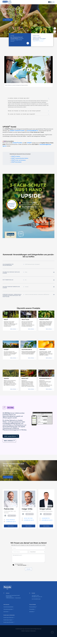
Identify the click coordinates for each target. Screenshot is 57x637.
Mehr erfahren (8, 19)
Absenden (28, 569)
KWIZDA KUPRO (17, 142)
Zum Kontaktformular (36, 599)
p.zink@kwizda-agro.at (11, 521)
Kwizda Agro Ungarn (8, 619)
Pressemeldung (32, 606)
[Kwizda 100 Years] (9, 2)
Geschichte (6, 611)
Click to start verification (22, 565)
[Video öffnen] (28, 69)
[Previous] (55, 28)
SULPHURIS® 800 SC (32, 130)
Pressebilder (32, 609)
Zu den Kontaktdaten (8, 477)
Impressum (27, 630)
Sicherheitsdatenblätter (8, 606)
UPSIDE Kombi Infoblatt (16, 162)
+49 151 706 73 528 (28, 518)
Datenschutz (33, 630)
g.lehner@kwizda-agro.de (47, 520)
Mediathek (31, 611)
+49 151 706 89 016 (10, 519)
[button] (28, 98)
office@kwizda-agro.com (37, 596)
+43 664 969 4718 (45, 518)
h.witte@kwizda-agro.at (29, 520)
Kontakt (23, 630)
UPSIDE (29, 142)
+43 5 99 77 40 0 (35, 595)
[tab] (28, 98)
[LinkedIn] (5, 515)
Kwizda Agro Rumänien (9, 622)
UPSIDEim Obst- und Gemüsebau (18, 160)
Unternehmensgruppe (8, 609)
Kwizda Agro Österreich (9, 617)
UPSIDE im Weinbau (15, 156)
